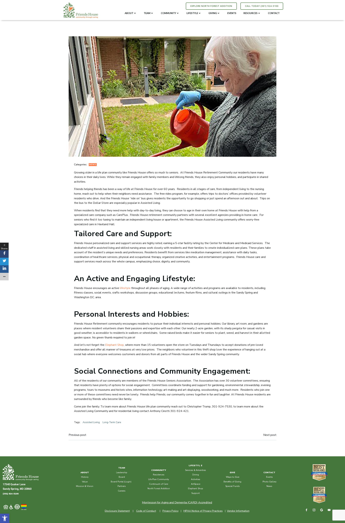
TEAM (147, 13)
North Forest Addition (159, 488)
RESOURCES (250, 13)
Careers (121, 490)
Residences (158, 474)
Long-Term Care (112, 422)
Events (269, 477)
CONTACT (274, 13)
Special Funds (232, 486)
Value (85, 481)
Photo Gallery (269, 481)
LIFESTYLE (192, 13)
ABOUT (129, 13)
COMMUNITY (168, 13)
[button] (4, 518)
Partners (122, 486)
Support (195, 493)
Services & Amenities (195, 470)
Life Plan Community (158, 479)
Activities (195, 479)
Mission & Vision (84, 486)
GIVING (212, 13)
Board (122, 477)
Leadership (121, 472)
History (84, 477)
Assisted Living (91, 422)
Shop (200, 488)
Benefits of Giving (232, 481)
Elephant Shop (114, 345)
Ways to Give (232, 477)
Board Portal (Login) (121, 481)
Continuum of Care (158, 484)
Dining (195, 474)
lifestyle (125, 288)
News (92, 164)
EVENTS (231, 13)
